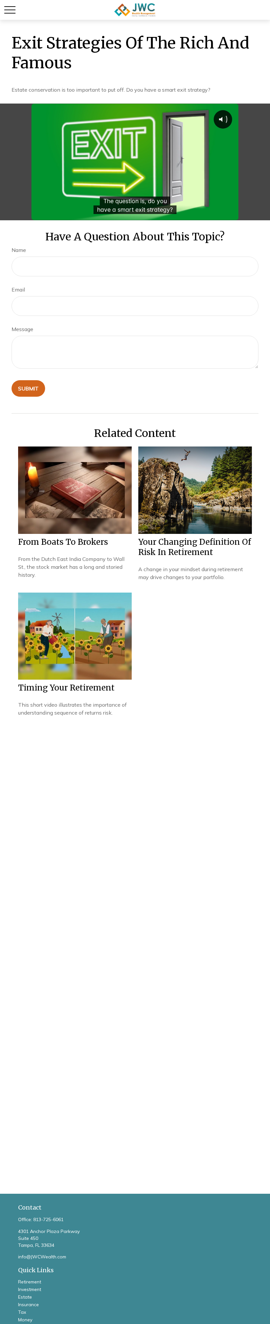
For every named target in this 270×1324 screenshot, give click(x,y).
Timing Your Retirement (66, 688)
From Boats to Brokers (63, 542)
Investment (29, 1289)
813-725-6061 (48, 1219)
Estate (25, 1297)
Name (19, 250)
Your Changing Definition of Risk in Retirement (194, 547)
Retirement (29, 1282)
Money (25, 1320)
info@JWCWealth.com (42, 1257)
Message (22, 329)
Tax (22, 1312)
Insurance (28, 1305)
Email (18, 289)
